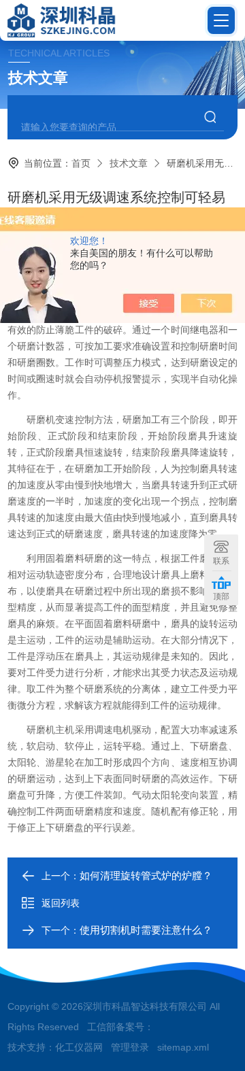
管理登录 (130, 1047)
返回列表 (61, 903)
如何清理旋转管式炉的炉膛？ (146, 875)
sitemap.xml (183, 1047)
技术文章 (129, 163)
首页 (81, 163)
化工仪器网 (79, 1047)
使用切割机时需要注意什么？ (146, 930)
